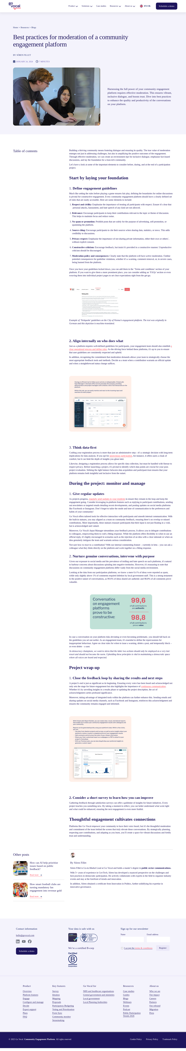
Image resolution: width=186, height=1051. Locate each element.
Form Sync (57, 1013)
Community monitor (61, 1016)
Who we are (154, 991)
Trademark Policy (169, 1039)
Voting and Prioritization (63, 1009)
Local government (91, 998)
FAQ (25, 1016)
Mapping (56, 998)
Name (123, 934)
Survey (55, 991)
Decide (26, 1006)
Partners (153, 1002)
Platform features (30, 995)
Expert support (29, 1009)
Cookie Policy (136, 1039)
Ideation (56, 995)
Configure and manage (33, 1002)
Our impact (154, 995)
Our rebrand (154, 1006)
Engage (26, 998)
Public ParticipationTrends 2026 (132, 1014)
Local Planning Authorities (95, 1002)
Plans (25, 1013)
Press (151, 1013)
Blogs (33, 27)
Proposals (56, 1002)
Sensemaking (58, 1020)
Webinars (127, 1002)
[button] (73, 6)
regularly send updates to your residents (107, 499)
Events (126, 1006)
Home (15, 27)
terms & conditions (143, 948)
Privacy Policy (152, 1039)
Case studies (128, 991)
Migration (153, 1009)
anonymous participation (121, 456)
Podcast (126, 1009)
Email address (152, 934)
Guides (126, 995)
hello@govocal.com (25, 935)
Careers (152, 998)
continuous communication (153, 686)
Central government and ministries (98, 995)
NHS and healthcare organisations (98, 991)
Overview (27, 991)
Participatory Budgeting (63, 1006)
